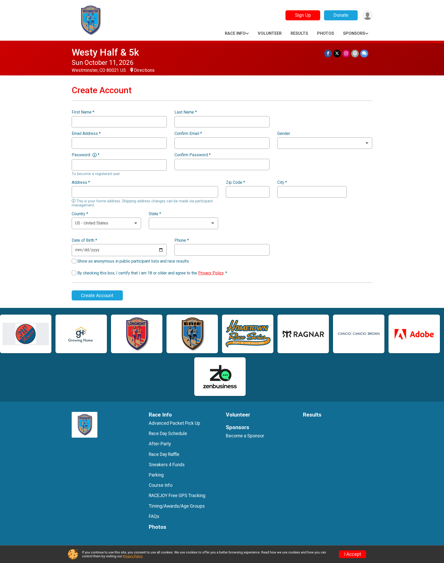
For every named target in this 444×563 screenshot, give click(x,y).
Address (81, 182)
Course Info (160, 485)
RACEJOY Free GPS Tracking (177, 495)
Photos (325, 33)
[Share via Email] (355, 53)
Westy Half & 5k (105, 52)
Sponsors (354, 33)
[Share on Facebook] (328, 53)
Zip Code (235, 182)
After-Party (160, 443)
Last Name (185, 112)
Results (299, 33)
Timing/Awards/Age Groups (177, 506)
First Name (83, 112)
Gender (283, 133)
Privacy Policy (211, 273)
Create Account (97, 295)
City (282, 182)
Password (85, 155)
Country (80, 214)
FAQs (154, 516)
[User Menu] (367, 15)
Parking (156, 475)
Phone (181, 240)
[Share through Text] (364, 53)
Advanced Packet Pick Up (174, 423)
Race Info (235, 33)
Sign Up (303, 15)
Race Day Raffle (164, 454)
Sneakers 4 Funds (167, 464)
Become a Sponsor (245, 435)
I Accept (352, 554)
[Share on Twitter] (337, 53)
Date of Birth (84, 240)
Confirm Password (192, 155)
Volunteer (270, 33)
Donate (341, 15)
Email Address (86, 133)
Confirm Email (188, 133)
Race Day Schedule (168, 433)
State (155, 214)
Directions (144, 70)
